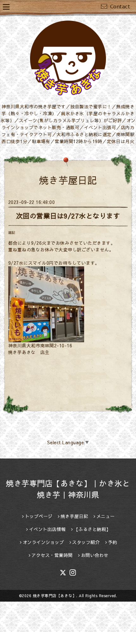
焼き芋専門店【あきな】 (55, 595)
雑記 (11, 232)
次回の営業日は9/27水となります (68, 215)
